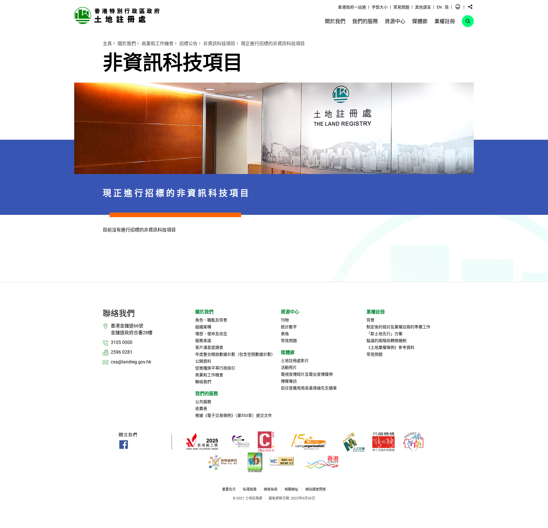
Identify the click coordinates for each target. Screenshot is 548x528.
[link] (118, 15)
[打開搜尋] (468, 21)
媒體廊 (288, 352)
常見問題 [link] (401, 7)
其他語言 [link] (423, 7)
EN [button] (439, 7)
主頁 (107, 43)
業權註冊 (375, 312)
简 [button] (447, 7)
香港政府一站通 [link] (352, 7)
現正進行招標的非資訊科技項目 (273, 43)
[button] (457, 6)
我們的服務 (206, 393)
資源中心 (290, 312)
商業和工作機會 (158, 43)
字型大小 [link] (380, 7)
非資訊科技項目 (219, 43)
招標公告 (188, 43)
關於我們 (127, 43)
